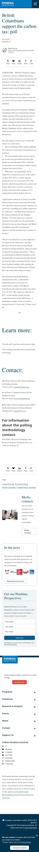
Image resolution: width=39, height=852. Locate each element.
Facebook (9, 758)
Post (8, 63)
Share (19, 63)
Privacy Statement (30, 828)
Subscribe (9, 764)
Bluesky (8, 749)
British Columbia (8, 487)
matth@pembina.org (21, 387)
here (33, 344)
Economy (32, 487)
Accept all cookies (19, 848)
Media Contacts (27, 531)
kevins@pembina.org (22, 398)
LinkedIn (8, 752)
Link (31, 63)
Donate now (19, 682)
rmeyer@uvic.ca (20, 411)
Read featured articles (15, 581)
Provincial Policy (21, 484)
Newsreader (10, 761)
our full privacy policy (10, 644)
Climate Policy (22, 487)
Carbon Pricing (8, 484)
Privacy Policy (25, 842)
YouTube (8, 755)
